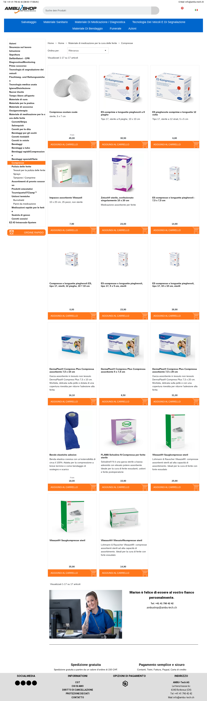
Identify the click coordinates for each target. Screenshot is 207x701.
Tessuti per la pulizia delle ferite (29, 170)
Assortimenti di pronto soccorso (28, 183)
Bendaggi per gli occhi (24, 133)
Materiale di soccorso (21, 107)
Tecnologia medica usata (23, 84)
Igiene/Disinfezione (19, 88)
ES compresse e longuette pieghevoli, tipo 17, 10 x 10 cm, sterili (173, 284)
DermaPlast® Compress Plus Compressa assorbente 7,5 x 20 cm (174, 370)
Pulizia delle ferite (21, 166)
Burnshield (18, 200)
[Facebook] (17, 683)
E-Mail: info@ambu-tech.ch (191, 2)
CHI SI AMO (78, 686)
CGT (77, 682)
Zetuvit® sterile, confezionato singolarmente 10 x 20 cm (117, 199)
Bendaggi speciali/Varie (25, 159)
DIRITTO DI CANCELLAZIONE (77, 690)
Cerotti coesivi (20, 218)
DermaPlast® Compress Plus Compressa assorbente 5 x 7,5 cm (123, 370)
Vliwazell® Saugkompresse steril (170, 454)
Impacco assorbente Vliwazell (65, 197)
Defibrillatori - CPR (19, 58)
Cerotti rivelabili (20, 136)
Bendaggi (17, 144)
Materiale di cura (18, 99)
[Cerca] (155, 10)
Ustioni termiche (21, 196)
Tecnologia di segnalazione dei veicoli (26, 71)
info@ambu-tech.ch (183, 697)
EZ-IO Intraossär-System (22, 222)
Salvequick (18, 125)
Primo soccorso (18, 66)
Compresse (18, 162)
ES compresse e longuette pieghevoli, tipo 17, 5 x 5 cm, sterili (122, 284)
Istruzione (14, 51)
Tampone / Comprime (24, 177)
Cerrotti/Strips (19, 121)
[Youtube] (23, 683)
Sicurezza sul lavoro (20, 47)
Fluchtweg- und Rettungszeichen (27, 79)
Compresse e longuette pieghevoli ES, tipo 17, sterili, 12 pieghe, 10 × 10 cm (70, 284)
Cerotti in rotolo (20, 140)
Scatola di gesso (21, 215)
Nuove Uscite (16, 92)
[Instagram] (28, 683)
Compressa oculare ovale (63, 112)
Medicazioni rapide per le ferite (28, 209)
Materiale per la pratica (21, 103)
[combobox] (95, 10)
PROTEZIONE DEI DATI (77, 693)
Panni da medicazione (24, 203)
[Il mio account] (170, 10)
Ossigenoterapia (18, 110)
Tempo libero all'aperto (21, 95)
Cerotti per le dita (21, 129)
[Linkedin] (34, 683)
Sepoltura (14, 54)
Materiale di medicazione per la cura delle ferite (27, 116)
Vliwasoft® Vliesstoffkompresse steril (121, 540)
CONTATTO (77, 697)
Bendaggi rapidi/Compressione (28, 153)
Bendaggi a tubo (21, 148)
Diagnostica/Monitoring (22, 62)
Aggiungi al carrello (64, 144)
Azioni (12, 43)
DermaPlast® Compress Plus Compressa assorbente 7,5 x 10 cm (71, 370)
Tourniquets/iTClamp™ (24, 192)
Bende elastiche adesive (62, 454)
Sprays (16, 174)
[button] (180, 10)
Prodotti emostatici (22, 189)
